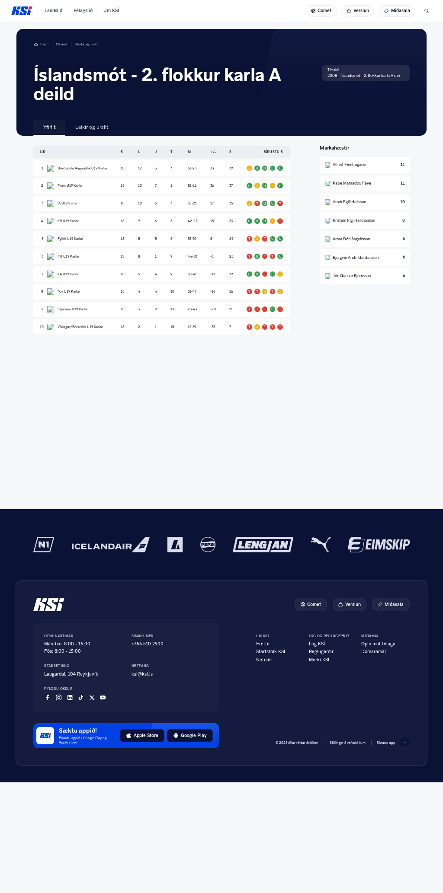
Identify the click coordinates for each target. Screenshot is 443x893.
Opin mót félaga (378, 644)
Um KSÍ (111, 10)
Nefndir (264, 660)
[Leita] (426, 10)
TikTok (80, 697)
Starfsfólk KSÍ (270, 651)
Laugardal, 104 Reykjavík (71, 674)
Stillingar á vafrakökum (348, 742)
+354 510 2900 (148, 644)
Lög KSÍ (317, 644)
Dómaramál (373, 651)
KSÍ (21, 10)
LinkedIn (70, 697)
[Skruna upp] (404, 742)
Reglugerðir (321, 651)
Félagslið (83, 10)
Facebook (47, 697)
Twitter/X (92, 697)
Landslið (53, 10)
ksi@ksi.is (142, 674)
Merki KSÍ (319, 660)
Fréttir (263, 644)
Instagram (58, 697)
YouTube (103, 697)
